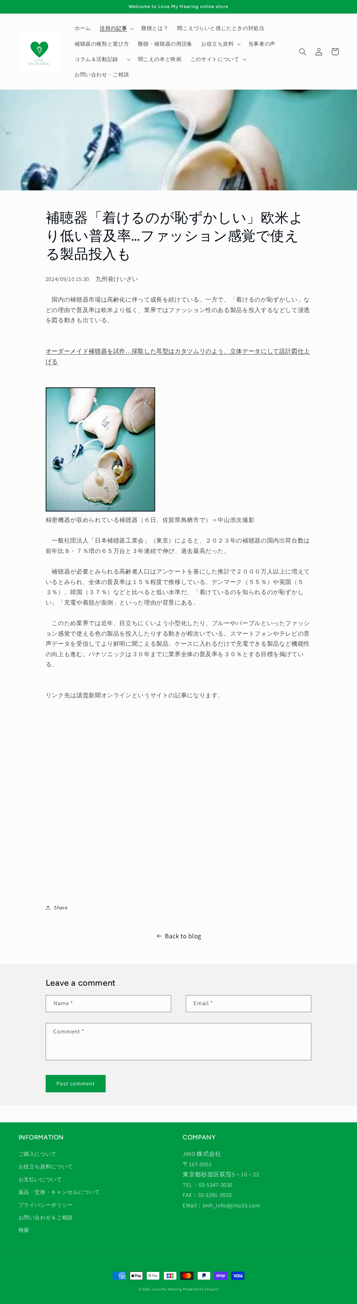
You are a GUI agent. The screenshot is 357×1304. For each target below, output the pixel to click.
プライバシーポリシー (45, 1204)
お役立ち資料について (45, 1166)
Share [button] (60, 907)
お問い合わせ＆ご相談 (45, 1217)
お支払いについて (40, 1179)
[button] (116, 28)
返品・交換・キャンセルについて (59, 1192)
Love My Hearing (167, 1289)
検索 (23, 1230)
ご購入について (37, 1154)
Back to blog (183, 936)
